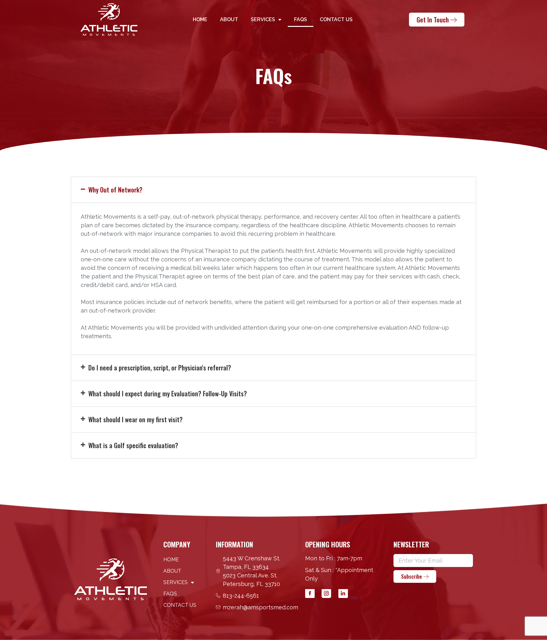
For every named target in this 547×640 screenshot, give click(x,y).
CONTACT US (336, 19)
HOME (200, 19)
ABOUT (229, 19)
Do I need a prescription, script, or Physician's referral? (159, 367)
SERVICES (263, 19)
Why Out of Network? (115, 189)
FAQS (300, 19)
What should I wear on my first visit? (135, 419)
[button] (273, 190)
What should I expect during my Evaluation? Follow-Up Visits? (167, 393)
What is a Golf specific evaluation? (133, 445)
